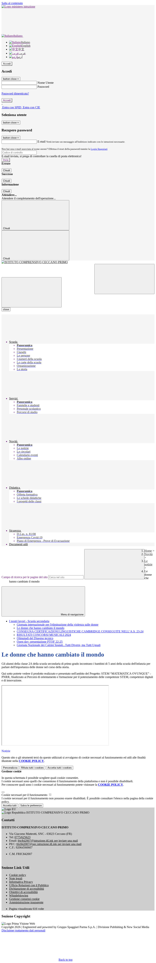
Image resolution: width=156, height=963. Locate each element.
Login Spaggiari (99, 149)
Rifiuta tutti (32, 767)
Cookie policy (17, 875)
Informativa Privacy (21, 881)
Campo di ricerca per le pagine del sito (25, 577)
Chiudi (6, 170)
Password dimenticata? (15, 93)
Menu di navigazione (72, 614)
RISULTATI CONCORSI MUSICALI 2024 (44, 634)
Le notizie (148, 562)
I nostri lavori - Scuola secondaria (29, 621)
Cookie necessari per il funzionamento (25, 794)
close (6, 309)
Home (148, 550)
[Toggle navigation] (32, 292)
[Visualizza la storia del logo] (78, 262)
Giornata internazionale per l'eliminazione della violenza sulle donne (57, 624)
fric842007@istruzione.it (48, 840)
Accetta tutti (60, 767)
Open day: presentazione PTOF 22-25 (40, 641)
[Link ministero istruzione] (18, 6)
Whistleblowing (18, 895)
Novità (148, 554)
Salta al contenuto (12, 3)
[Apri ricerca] (124, 279)
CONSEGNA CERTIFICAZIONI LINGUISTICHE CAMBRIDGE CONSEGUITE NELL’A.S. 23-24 (80, 631)
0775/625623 (22, 837)
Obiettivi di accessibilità (23, 892)
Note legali (15, 878)
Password (43, 86)
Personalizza (10, 767)
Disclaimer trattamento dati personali (23, 930)
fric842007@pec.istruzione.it (48, 844)
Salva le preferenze (31, 805)
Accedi (7, 63)
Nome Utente (45, 82)
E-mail (41, 141)
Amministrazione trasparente (26, 902)
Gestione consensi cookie (24, 899)
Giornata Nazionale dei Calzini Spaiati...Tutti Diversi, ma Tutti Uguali (58, 645)
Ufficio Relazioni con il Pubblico (29, 885)
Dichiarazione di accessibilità (26, 888)
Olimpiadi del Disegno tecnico (35, 638)
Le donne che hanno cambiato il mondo (40, 628)
